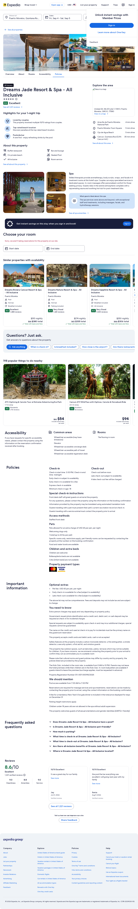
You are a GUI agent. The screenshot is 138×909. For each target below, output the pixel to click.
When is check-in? (40, 347)
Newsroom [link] (7, 870)
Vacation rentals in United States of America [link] (50, 862)
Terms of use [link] (76, 861)
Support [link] (109, 853)
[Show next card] (135, 295)
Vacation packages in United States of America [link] (51, 869)
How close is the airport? (94, 347)
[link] (111, 42)
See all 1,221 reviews (11, 107)
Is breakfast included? (65, 347)
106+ (128, 67)
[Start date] (23, 248)
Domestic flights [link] (43, 874)
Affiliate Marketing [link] (10, 883)
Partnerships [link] (7, 866)
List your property (88, 5)
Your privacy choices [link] (79, 879)
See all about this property (14, 164)
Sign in (132, 5)
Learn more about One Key (111, 32)
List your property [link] (9, 861)
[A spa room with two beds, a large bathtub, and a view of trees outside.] (56, 203)
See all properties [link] (15, 29)
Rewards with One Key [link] (45, 887)
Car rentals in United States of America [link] (51, 879)
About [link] (5, 853)
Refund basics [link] (111, 868)
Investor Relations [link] (9, 874)
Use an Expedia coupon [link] (114, 872)
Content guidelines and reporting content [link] (87, 883)
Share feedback (69, 820)
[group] (70, 347)
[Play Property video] (85, 43)
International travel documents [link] (117, 876)
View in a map (100, 114)
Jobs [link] (5, 857)
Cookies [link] (74, 857)
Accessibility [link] (76, 874)
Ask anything (18, 347)
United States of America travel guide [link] (51, 853)
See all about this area (102, 143)
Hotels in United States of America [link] (50, 857)
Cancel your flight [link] (112, 863)
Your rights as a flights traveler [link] (116, 881)
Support (105, 5)
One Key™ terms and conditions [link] (83, 866)
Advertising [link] (7, 879)
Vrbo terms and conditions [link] (81, 870)
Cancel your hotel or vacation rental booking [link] (119, 858)
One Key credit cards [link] (45, 892)
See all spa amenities (77, 213)
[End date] (65, 248)
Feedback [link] (7, 887)
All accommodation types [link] (46, 883)
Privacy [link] (74, 853)
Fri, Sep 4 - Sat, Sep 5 (59, 18)
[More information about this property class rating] (16, 99)
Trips (115, 5)
